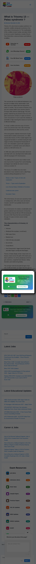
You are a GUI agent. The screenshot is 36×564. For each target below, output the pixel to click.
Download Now (22, 286)
